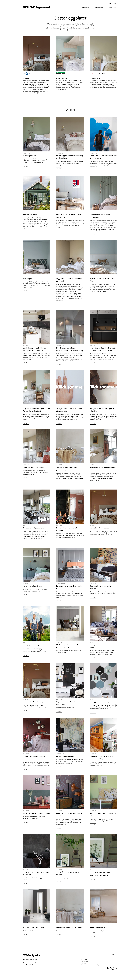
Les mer (25, 166)
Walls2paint (26, 78)
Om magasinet (113, 7)
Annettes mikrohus (30, 214)
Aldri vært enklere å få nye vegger (69, 927)
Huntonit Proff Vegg (61, 78)
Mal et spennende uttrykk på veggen (36, 813)
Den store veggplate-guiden (33, 467)
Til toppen (114, 955)
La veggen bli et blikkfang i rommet (103, 702)
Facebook (107, 968)
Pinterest (110, 968)
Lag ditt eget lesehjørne (65, 756)
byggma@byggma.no (31, 959)
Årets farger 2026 (29, 156)
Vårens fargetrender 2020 (99, 528)
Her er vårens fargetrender (33, 586)
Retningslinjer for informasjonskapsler (91, 965)
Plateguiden (85, 7)
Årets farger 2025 (29, 279)
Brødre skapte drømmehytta (33, 528)
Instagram (113, 968)
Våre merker (99, 7)
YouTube (116, 968)
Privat (109, 3)
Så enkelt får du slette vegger (34, 702)
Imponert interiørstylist (98, 927)
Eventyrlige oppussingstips (33, 645)
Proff (115, 3)
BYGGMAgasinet (36, 7)
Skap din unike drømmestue (33, 927)
